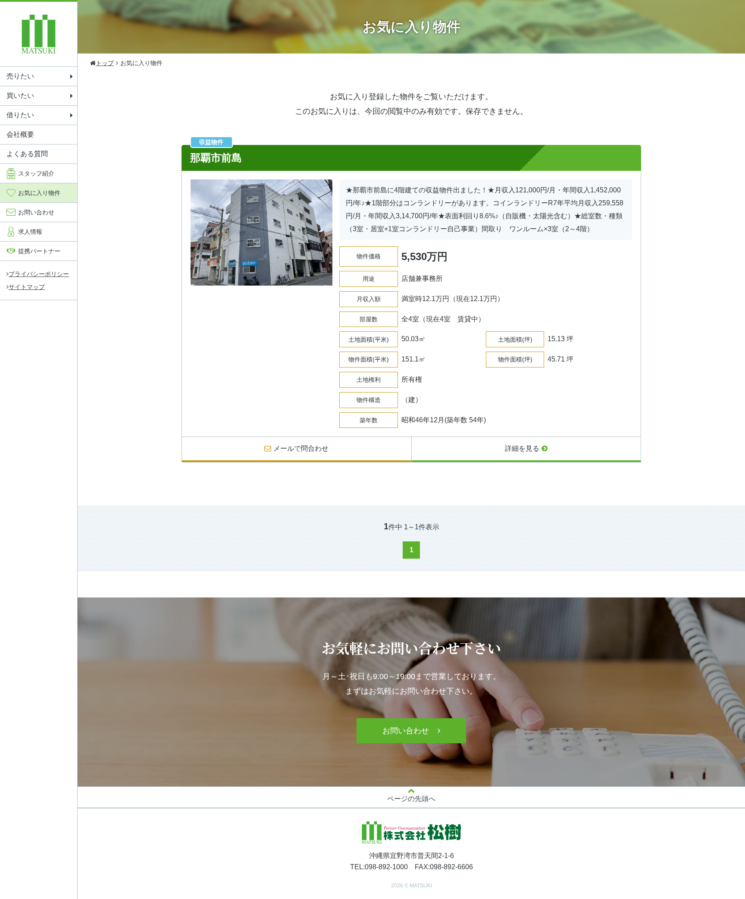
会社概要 (20, 134)
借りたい (20, 115)
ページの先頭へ (411, 798)
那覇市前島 (216, 157)
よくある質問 (27, 153)
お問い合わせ (405, 730)
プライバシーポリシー (39, 273)
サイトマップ (27, 286)
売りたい (20, 76)
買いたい (20, 95)
